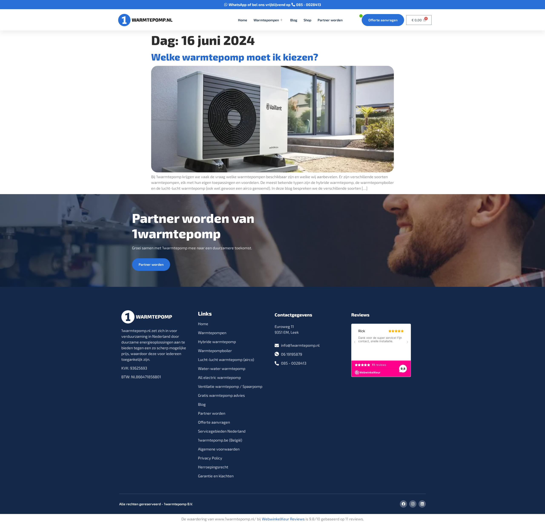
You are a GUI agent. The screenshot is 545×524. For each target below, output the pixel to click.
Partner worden (330, 20)
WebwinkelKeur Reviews (283, 519)
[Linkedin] (422, 504)
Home (242, 20)
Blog (293, 20)
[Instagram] (412, 504)
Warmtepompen (266, 20)
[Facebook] (403, 504)
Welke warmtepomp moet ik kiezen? (234, 56)
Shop (307, 20)
